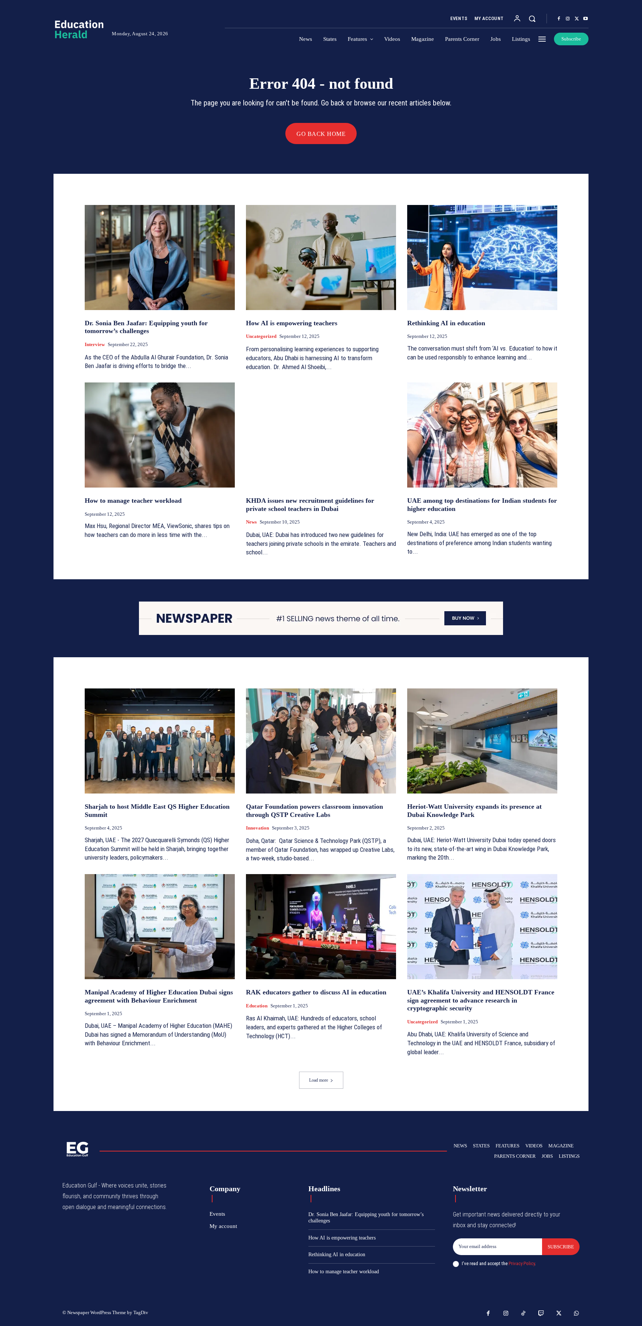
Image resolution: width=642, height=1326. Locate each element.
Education (257, 1006)
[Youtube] (585, 18)
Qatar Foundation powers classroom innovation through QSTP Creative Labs (314, 810)
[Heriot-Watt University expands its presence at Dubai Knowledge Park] (482, 741)
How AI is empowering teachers (291, 323)
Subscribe (561, 1247)
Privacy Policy (522, 1263)
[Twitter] (576, 18)
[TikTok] (523, 1314)
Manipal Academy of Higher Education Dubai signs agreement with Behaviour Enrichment (159, 996)
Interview (95, 344)
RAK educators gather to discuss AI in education (316, 992)
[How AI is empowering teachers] (321, 257)
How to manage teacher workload (133, 500)
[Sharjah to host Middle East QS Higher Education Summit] (160, 741)
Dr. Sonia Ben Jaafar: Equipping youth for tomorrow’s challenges (146, 327)
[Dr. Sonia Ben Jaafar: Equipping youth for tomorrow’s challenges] (160, 257)
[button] (532, 18)
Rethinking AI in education (446, 323)
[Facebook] (558, 18)
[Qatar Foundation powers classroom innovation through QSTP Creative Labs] (321, 741)
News (251, 522)
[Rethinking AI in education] (482, 257)
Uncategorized (261, 336)
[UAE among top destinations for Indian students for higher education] (482, 435)
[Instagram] (567, 18)
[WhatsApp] (577, 1314)
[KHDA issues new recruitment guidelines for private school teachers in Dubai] (321, 435)
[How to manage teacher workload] (160, 435)
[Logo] (77, 29)
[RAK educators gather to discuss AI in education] (321, 926)
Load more (318, 1080)
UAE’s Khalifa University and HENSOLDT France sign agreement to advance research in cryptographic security (480, 1000)
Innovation (257, 828)
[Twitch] (541, 1314)
